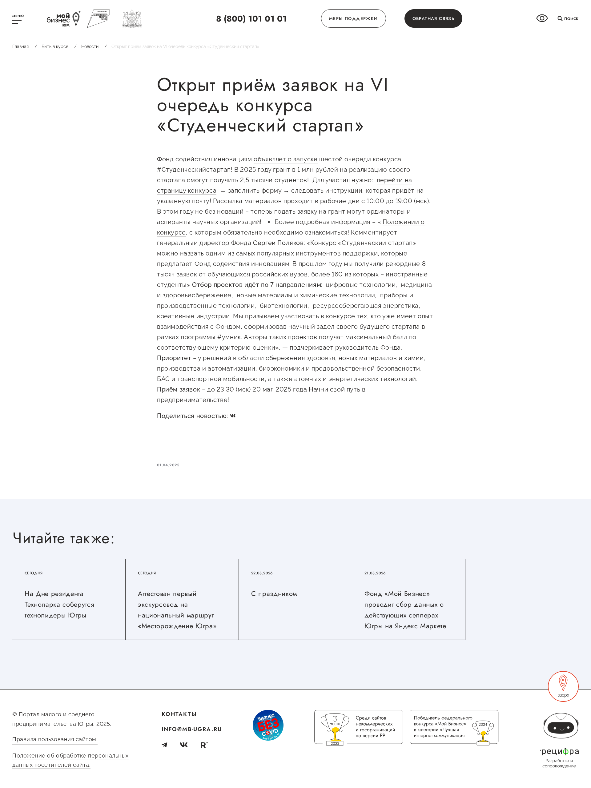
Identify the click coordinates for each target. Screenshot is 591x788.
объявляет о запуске (285, 159)
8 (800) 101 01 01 (251, 19)
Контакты (179, 714)
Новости (94, 46)
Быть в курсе (59, 46)
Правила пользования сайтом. (55, 739)
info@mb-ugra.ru (192, 729)
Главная (24, 46)
